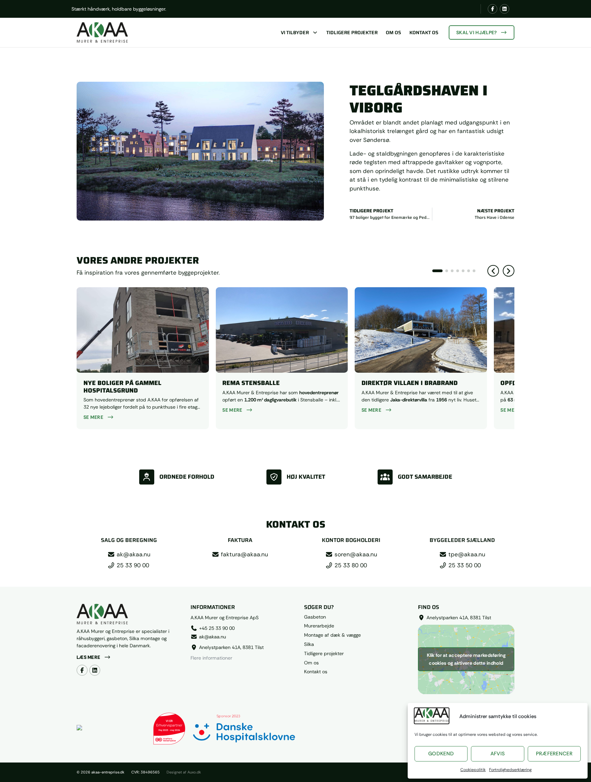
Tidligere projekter (352, 32)
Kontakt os (423, 32)
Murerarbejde (319, 626)
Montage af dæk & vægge (332, 635)
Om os (393, 32)
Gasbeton (315, 617)
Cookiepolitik (473, 769)
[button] (493, 271)
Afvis (497, 753)
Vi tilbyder (295, 32)
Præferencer (554, 753)
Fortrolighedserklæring (510, 769)
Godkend (441, 753)
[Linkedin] (504, 9)
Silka (309, 644)
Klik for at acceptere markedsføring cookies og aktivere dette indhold (466, 659)
